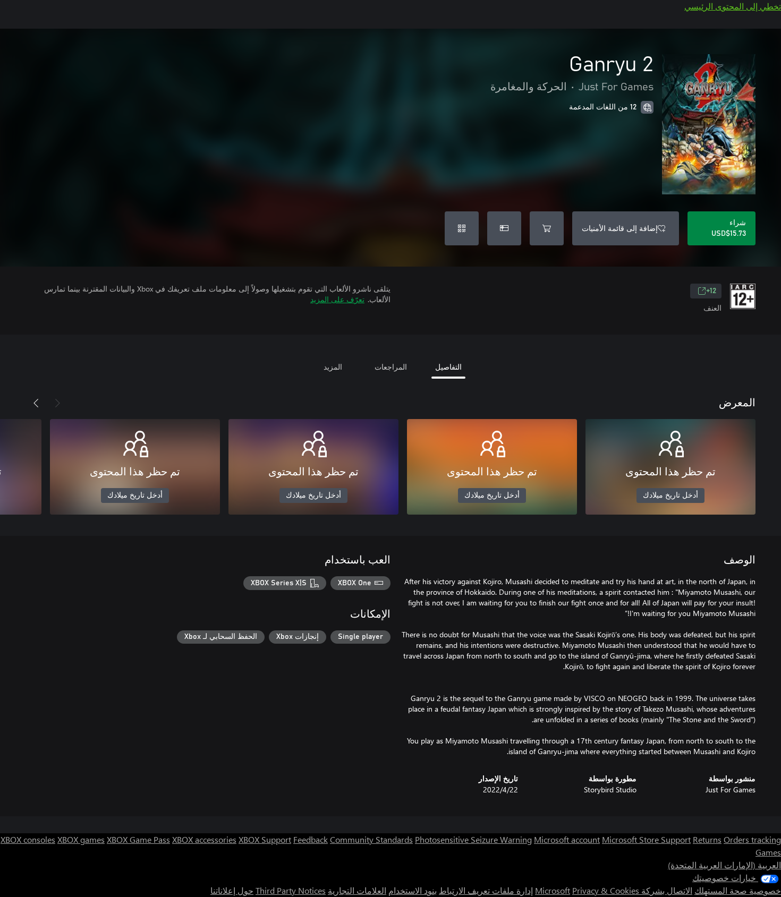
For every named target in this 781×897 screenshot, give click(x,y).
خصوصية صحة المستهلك (737, 890)
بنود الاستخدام (412, 890)
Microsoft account (567, 839)
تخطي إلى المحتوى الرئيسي (732, 6)
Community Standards (371, 839)
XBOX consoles (28, 839)
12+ (711, 291)
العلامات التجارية (357, 890)
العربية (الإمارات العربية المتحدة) (724, 864)
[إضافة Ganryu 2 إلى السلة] (547, 228)
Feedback (310, 839)
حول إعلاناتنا (231, 890)
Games (768, 852)
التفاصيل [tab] (448, 367)
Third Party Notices (291, 890)
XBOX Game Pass (138, 839)
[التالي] (36, 403)
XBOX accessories (204, 839)
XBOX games (81, 839)
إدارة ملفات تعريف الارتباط (486, 890)
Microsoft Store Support (646, 839)
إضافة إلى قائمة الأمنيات (620, 228)
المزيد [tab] (333, 367)
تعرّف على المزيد (337, 299)
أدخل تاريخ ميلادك (670, 495)
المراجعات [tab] (391, 367)
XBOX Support (265, 839)
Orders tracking (752, 839)
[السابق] (57, 403)
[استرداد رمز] (462, 228)
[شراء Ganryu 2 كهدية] (504, 228)
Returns (707, 839)
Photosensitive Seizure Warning (473, 839)
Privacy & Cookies (605, 890)
